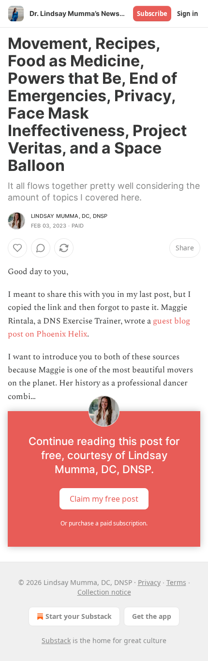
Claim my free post (104, 498)
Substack (56, 640)
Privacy (149, 582)
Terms (176, 582)
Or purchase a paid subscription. (104, 523)
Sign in (187, 13)
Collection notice (104, 592)
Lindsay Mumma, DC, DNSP (69, 216)
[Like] (17, 248)
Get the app (151, 616)
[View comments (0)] (40, 248)
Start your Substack (78, 616)
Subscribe (152, 13)
